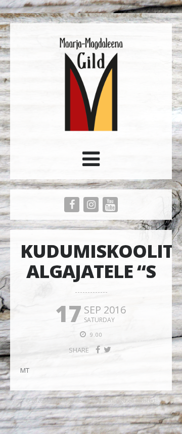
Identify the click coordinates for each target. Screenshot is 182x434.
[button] (91, 162)
